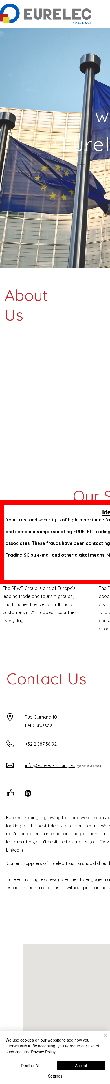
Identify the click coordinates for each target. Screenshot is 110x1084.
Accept (81, 1065)
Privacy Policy (43, 1051)
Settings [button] (55, 1076)
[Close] (102, 1039)
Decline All (30, 1065)
